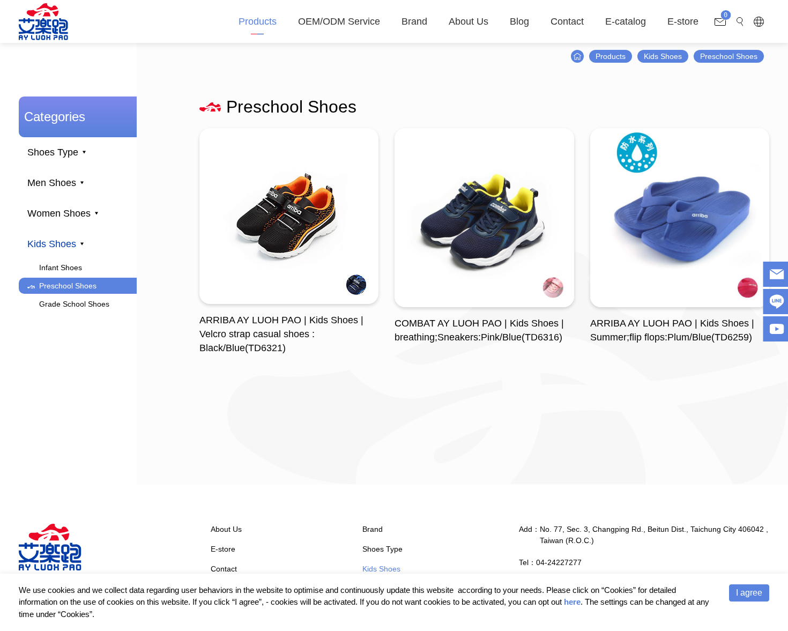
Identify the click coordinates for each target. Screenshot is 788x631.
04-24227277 (559, 562)
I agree (749, 592)
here (572, 601)
